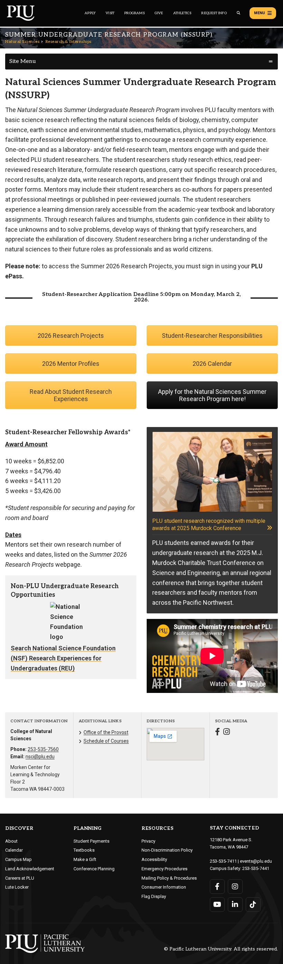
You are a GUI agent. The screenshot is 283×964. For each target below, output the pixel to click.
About (11, 841)
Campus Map (18, 859)
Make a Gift (85, 859)
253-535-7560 (43, 749)
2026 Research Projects (71, 335)
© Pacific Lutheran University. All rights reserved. (221, 949)
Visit (110, 13)
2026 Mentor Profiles (70, 363)
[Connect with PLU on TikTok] (253, 904)
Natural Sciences (22, 41)
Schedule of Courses (106, 741)
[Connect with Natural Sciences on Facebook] (217, 732)
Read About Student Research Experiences (71, 395)
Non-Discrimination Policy (167, 850)
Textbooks (84, 850)
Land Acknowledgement (29, 868)
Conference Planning (94, 868)
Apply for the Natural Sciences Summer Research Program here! (212, 395)
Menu (259, 13)
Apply (90, 13)
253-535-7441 (255, 868)
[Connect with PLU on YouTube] (217, 904)
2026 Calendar (212, 363)
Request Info (213, 13)
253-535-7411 (223, 861)
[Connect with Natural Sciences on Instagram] (226, 732)
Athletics (182, 13)
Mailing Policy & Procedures (169, 878)
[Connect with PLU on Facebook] (217, 886)
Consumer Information (164, 887)
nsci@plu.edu (40, 756)
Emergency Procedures (164, 868)
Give (159, 13)
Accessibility (154, 859)
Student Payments (91, 841)
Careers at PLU (19, 878)
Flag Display (154, 896)
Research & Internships (68, 41)
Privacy (148, 841)
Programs (134, 13)
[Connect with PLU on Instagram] (235, 886)
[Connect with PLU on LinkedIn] (235, 904)
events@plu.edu (256, 861)
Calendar (14, 850)
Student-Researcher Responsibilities (212, 335)
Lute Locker (17, 887)
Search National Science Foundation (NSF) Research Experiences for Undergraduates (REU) (63, 658)
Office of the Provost (106, 732)
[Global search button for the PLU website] (238, 13)
